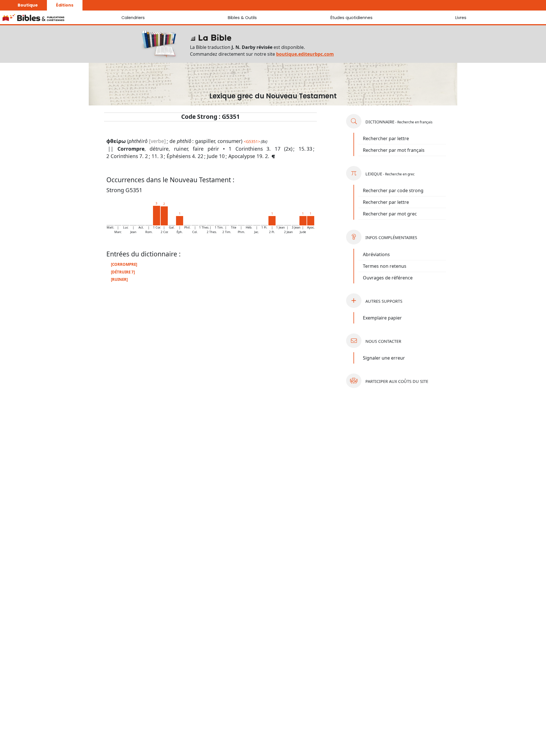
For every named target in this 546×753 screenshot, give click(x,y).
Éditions (64, 5)
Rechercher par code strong (393, 190)
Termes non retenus (384, 266)
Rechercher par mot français (394, 150)
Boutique (28, 5)
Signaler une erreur (384, 358)
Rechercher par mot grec (390, 214)
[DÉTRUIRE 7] (123, 272)
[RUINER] (119, 279)
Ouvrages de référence (388, 278)
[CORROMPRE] (124, 264)
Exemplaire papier (382, 318)
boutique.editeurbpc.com (305, 54)
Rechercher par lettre (386, 138)
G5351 (252, 141)
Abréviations (376, 254)
